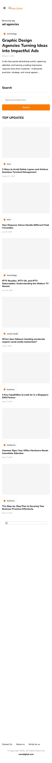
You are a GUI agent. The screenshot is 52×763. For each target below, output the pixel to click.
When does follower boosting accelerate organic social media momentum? (23, 340)
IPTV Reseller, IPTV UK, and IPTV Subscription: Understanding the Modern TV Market (25, 283)
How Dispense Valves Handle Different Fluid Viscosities (25, 226)
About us (20, 744)
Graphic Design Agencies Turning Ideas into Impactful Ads (25, 46)
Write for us (34, 744)
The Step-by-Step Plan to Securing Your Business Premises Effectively (23, 508)
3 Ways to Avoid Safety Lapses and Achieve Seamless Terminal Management (25, 171)
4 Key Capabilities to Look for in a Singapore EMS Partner (25, 396)
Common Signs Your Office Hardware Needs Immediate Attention (25, 452)
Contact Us (7, 744)
